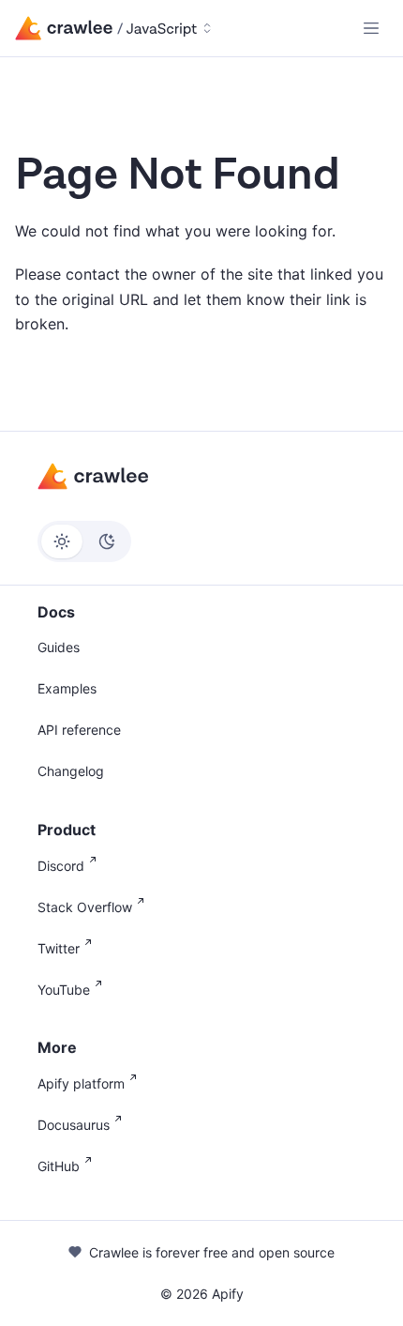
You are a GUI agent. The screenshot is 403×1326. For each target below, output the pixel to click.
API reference (79, 730)
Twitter (58, 948)
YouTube (63, 990)
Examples (67, 688)
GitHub (58, 1166)
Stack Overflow (84, 907)
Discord (60, 866)
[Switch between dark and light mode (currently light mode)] (84, 541)
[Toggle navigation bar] (371, 28)
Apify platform (81, 1083)
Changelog (70, 771)
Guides (58, 647)
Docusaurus (73, 1125)
